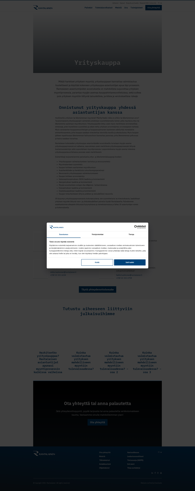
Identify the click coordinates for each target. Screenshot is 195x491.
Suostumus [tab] (63, 234)
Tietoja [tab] (131, 234)
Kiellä (97, 262)
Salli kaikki (130, 262)
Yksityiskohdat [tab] (97, 234)
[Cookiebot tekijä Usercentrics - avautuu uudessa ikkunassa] (136, 227)
